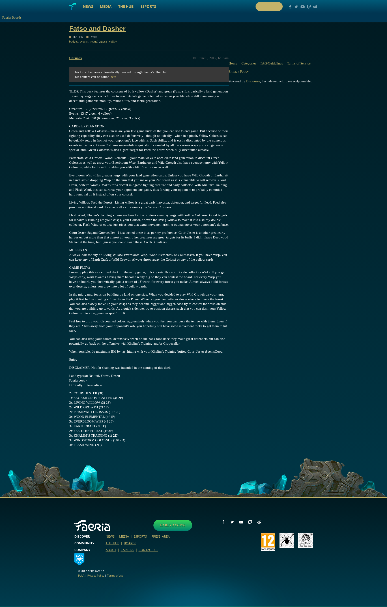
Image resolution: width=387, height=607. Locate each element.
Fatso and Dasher (97, 28)
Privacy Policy (239, 71)
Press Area (160, 536)
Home (233, 63)
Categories (248, 63)
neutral (94, 41)
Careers (127, 550)
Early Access (172, 525)
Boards (130, 543)
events (84, 41)
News (88, 6)
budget (73, 41)
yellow (113, 41)
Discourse (253, 81)
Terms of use (115, 575)
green (103, 41)
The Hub (126, 6)
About (111, 550)
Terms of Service (299, 63)
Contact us (148, 550)
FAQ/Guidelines (271, 63)
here (113, 77)
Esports (148, 6)
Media (106, 6)
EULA (81, 575)
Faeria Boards (12, 17)
